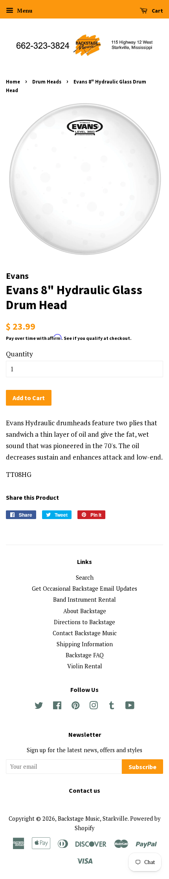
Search (85, 577)
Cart (157, 10)
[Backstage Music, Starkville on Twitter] (39, 706)
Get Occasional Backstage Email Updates (84, 588)
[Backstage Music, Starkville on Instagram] (93, 706)
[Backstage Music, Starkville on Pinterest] (75, 706)
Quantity (19, 353)
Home (13, 81)
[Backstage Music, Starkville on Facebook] (57, 706)
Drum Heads (46, 81)
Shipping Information (85, 644)
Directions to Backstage (84, 622)
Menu (23, 10)
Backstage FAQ (85, 655)
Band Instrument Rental (84, 599)
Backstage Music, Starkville (93, 818)
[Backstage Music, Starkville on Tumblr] (111, 706)
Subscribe (142, 767)
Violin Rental (84, 666)
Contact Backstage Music (85, 633)
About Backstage (84, 611)
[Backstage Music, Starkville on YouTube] (129, 706)
